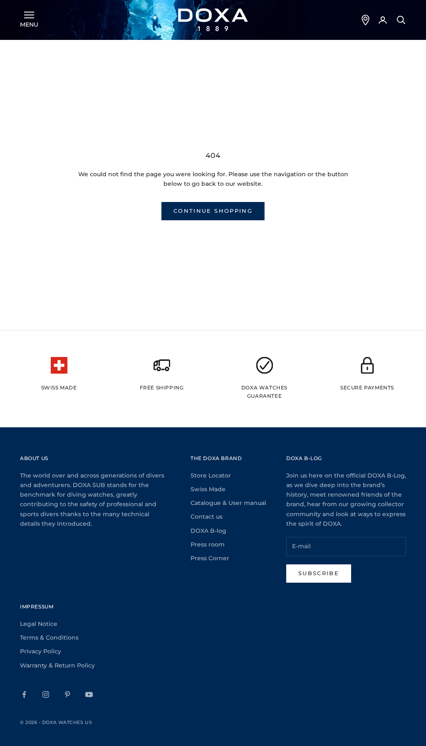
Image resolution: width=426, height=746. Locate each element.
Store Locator (211, 475)
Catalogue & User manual (228, 503)
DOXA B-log (208, 530)
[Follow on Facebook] (24, 694)
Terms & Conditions (49, 637)
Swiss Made (208, 489)
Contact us (207, 516)
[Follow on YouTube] (89, 694)
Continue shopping (213, 210)
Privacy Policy (40, 651)
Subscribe (318, 573)
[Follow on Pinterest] (67, 694)
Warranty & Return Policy (57, 665)
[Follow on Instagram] (46, 694)
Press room (208, 544)
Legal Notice (38, 624)
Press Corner (210, 558)
